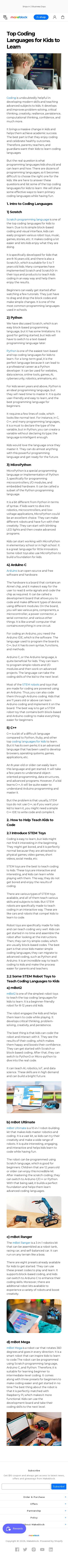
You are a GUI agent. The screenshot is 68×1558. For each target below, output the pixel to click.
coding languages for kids (29, 741)
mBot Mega (14, 1347)
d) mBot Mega (19, 1342)
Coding (11, 97)
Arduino (12, 570)
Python (12, 351)
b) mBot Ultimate (21, 1122)
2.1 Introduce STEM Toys (27, 833)
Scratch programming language (28, 219)
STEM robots (30, 684)
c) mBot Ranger (19, 1237)
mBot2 (11, 993)
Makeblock (19, 17)
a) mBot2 (14, 988)
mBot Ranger (22, 1242)
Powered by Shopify (51, 1541)
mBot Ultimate (16, 1128)
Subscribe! (59, 1486)
